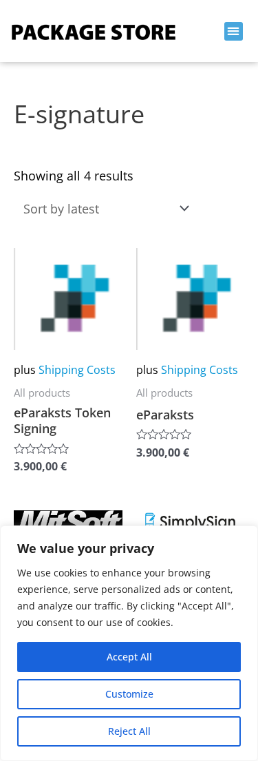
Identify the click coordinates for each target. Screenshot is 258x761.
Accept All (129, 656)
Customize (129, 693)
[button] (233, 31)
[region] (129, 643)
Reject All (129, 731)
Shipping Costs (77, 369)
